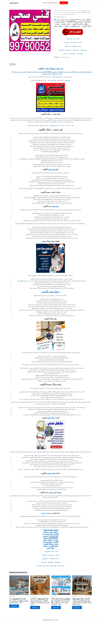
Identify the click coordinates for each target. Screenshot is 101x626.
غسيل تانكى (65, 53)
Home (55, 10)
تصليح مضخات (75, 50)
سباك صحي (51, 418)
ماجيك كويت (13, 3)
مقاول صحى (69, 38)
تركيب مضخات (83, 50)
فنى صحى (79, 42)
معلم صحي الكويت (54, 125)
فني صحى (54, 206)
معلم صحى (66, 42)
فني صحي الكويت (28, 197)
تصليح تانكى (72, 53)
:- (78, 364)
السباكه (46, 311)
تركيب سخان (31, 76)
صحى (78, 38)
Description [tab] (12, 64)
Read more (14, 606)
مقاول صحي (35, 125)
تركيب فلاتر (68, 50)
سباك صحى (73, 42)
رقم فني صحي (45, 513)
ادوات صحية (61, 50)
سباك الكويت (75, 46)
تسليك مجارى (79, 53)
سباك (74, 38)
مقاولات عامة (87, 10)
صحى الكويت (67, 46)
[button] (64, 2)
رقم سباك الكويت (24, 281)
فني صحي (63, 16)
